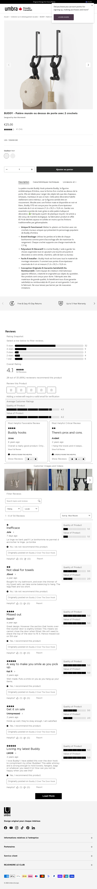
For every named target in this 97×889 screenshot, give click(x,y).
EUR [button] (89, 2)
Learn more (63, 17)
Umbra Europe (14, 883)
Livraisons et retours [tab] (72, 182)
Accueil (6, 16)
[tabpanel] (48, 238)
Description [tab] (23, 182)
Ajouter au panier (64, 169)
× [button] (92, 5)
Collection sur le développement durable (24, 16)
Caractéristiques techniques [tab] (46, 182)
